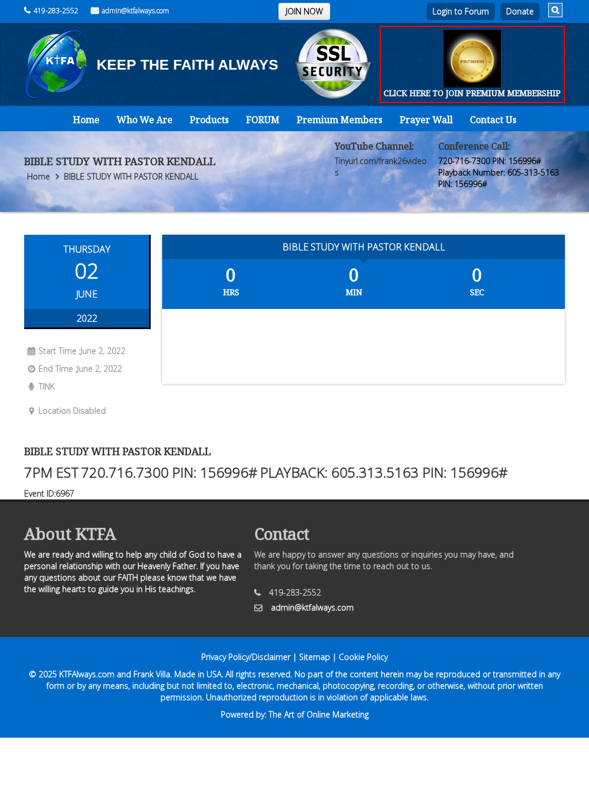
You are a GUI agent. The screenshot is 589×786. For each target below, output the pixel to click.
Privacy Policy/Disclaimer (245, 656)
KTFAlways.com (86, 674)
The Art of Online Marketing (319, 714)
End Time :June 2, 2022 (80, 368)
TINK (47, 386)
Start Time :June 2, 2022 (82, 350)
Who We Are (145, 119)
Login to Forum (461, 11)
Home (86, 119)
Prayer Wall (426, 119)
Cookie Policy (363, 656)
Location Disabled (72, 410)
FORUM (263, 119)
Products (209, 119)
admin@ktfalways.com (135, 11)
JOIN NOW (304, 11)
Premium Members (340, 119)
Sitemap (314, 656)
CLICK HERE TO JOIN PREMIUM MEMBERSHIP (472, 92)
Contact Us (493, 119)
